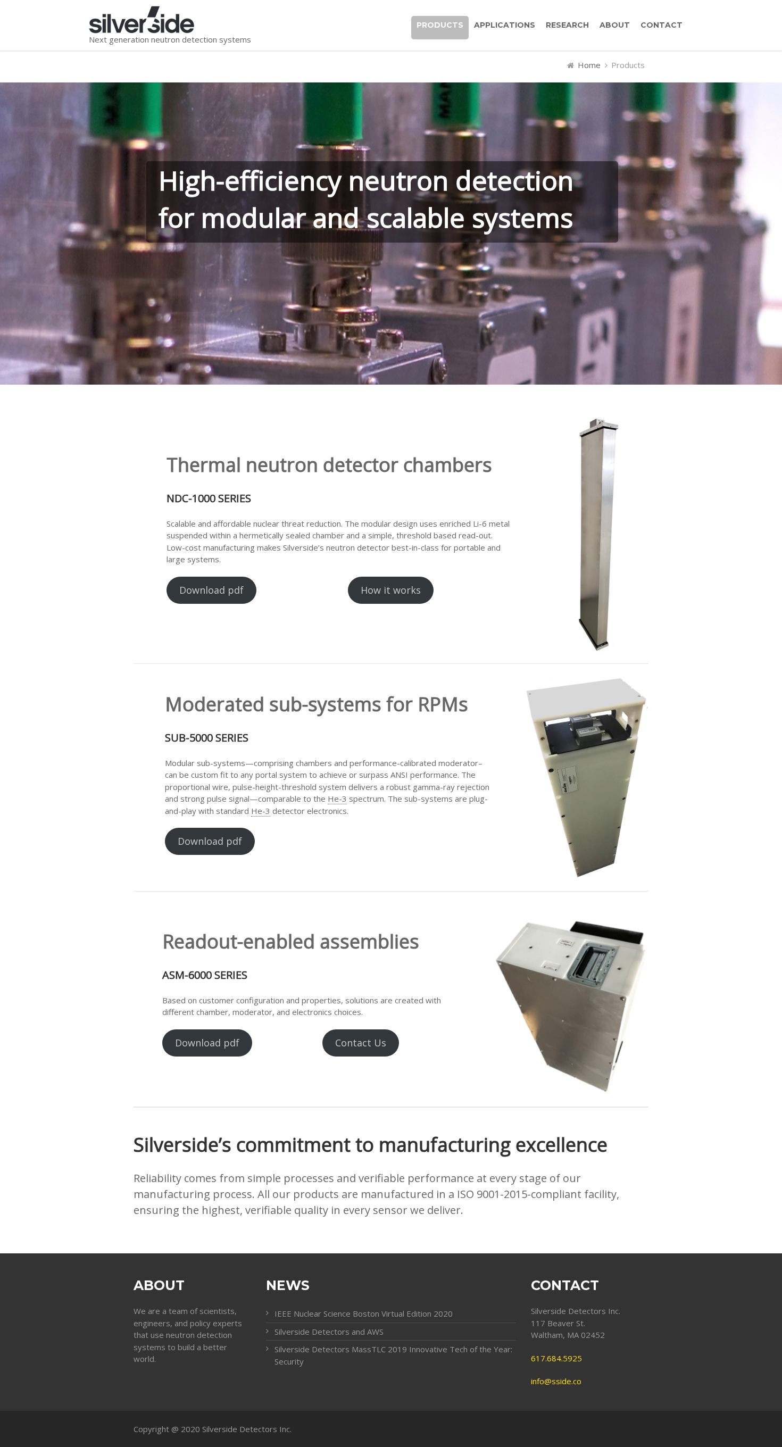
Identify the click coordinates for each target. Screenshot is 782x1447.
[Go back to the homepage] (170, 19)
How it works (391, 590)
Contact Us (360, 1042)
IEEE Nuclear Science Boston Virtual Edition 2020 (363, 1313)
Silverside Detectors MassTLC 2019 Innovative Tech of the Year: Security (393, 1355)
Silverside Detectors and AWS (329, 1331)
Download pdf (211, 590)
